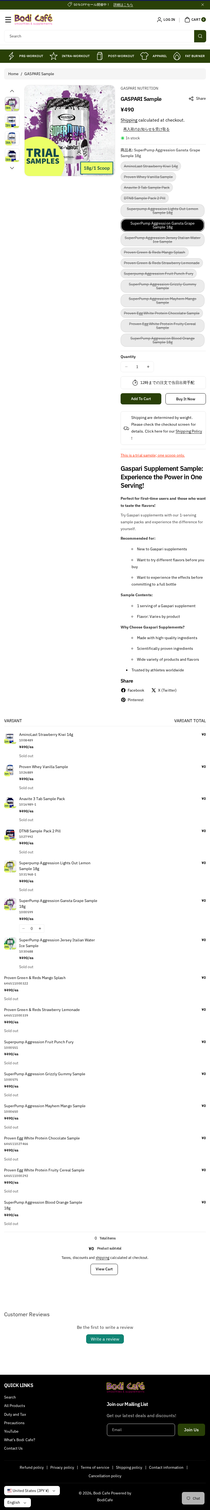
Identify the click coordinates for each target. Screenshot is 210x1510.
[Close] (202, 5)
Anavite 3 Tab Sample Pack (148, 188)
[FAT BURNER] (177, 56)
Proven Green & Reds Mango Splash (156, 253)
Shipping (129, 120)
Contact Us (13, 1448)
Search (10, 1397)
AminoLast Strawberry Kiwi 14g (152, 167)
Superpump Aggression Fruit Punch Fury (160, 274)
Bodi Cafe (101, 1493)
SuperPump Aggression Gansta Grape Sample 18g (162, 225)
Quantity (128, 356)
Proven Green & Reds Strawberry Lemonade (163, 264)
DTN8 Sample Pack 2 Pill (146, 199)
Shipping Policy (189, 431)
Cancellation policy (105, 1475)
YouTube (11, 1431)
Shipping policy (129, 1467)
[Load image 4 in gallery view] (12, 155)
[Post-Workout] (100, 56)
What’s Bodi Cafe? (19, 1439)
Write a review (105, 1339)
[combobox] (105, 36)
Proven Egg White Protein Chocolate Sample (163, 314)
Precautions (14, 1422)
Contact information (166, 1467)
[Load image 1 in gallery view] (12, 104)
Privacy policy (62, 1467)
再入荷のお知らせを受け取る (146, 129)
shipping (102, 1257)
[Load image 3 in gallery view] (12, 138)
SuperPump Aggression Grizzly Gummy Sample (162, 287)
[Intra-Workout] (53, 56)
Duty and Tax (15, 1414)
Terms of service (95, 1467)
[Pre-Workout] (11, 56)
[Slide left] (12, 91)
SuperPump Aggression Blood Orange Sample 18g (162, 341)
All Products (14, 1405)
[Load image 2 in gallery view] (12, 121)
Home (13, 73)
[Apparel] (144, 56)
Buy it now (186, 398)
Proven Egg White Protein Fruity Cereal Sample (162, 326)
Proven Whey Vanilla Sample (150, 177)
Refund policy (32, 1467)
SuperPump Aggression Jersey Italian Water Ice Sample (162, 240)
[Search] (200, 36)
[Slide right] (12, 168)
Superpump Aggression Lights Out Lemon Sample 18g (162, 211)
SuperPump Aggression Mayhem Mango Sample (163, 301)
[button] (8, 20)
